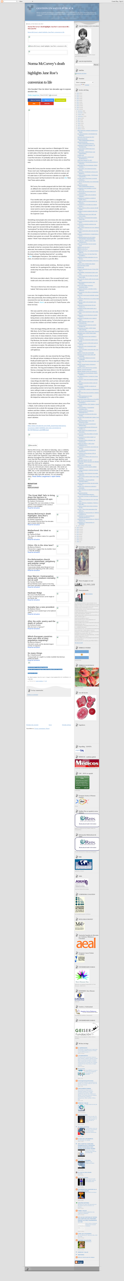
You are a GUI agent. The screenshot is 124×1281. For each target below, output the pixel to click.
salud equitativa (89, 593)
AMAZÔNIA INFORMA (83, 1203)
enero (79, 525)
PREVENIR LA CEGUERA (84, 1160)
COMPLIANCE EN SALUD (91, 1104)
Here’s (42, 302)
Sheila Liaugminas (33, 95)
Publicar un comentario (32, 694)
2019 (78, 105)
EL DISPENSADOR (82, 1048)
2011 (78, 536)
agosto (79, 118)
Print (34, 103)
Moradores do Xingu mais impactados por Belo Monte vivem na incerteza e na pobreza (87, 1205)
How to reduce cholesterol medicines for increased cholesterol (91, 1224)
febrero (79, 128)
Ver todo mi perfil (79, 642)
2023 (78, 98)
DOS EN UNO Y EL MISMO (84, 1140)
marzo (79, 127)
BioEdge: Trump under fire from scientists (87, 367)
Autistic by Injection (83, 1177)
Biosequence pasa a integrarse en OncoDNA (88, 399)
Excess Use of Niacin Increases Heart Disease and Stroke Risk (90, 1151)
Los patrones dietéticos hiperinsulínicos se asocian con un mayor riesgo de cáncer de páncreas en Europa (87, 1083)
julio (79, 119)
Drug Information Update (83, 265)
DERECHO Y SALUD (83, 1103)
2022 (78, 100)
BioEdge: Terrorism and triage (84, 369)
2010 (78, 538)
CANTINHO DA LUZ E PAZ (84, 1240)
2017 (78, 109)
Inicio (50, 725)
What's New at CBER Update (84, 465)
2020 (78, 104)
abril (79, 125)
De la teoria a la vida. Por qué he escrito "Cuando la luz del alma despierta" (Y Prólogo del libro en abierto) (91, 1119)
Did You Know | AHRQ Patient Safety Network (88, 331)
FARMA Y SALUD (82, 1210)
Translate (87, 84)
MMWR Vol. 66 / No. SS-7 (84, 247)
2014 (78, 531)
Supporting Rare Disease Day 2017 (86, 137)
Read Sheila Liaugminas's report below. (46, 476)
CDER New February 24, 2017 (85, 460)
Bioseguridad (81, 1068)
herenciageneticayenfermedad (85, 1080)
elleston (35, 673)
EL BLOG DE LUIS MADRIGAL (85, 1138)
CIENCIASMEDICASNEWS (84, 1088)
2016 (78, 527)
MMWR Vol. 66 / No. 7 (83, 249)
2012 (78, 534)
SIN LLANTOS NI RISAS (90, 1192)
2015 (78, 529)
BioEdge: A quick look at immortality (86, 352)
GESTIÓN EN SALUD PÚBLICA (55, 8)
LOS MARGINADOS (83, 1055)
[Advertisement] (40, 710)
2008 (78, 541)
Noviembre (80, 1173)
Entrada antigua (66, 725)
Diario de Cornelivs (83, 1115)
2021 (78, 102)
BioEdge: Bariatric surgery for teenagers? (87, 371)
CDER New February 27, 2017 (85, 160)
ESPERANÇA (88, 1241)
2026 (78, 93)
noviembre (80, 112)
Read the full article (34, 508)
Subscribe (47, 103)
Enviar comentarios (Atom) (42, 728)
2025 (78, 95)
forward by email (60, 100)
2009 (78, 539)
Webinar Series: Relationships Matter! (86, 263)
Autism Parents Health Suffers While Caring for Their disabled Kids (90, 1180)
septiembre (80, 116)
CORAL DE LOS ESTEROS (84, 1233)
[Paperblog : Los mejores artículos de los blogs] (79, 751)
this (66, 178)
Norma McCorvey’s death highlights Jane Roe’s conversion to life (46, 32)
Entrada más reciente (32, 725)
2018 (78, 107)
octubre (80, 114)
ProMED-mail (81, 155)
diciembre (80, 111)
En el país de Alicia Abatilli (84, 1172)
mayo (79, 123)
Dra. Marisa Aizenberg (83, 1126)
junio (79, 121)
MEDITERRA (81, 1254)
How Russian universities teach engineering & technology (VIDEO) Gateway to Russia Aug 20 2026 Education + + (87, 1050)
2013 (78, 532)
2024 (78, 96)
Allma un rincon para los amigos (86, 1257)
